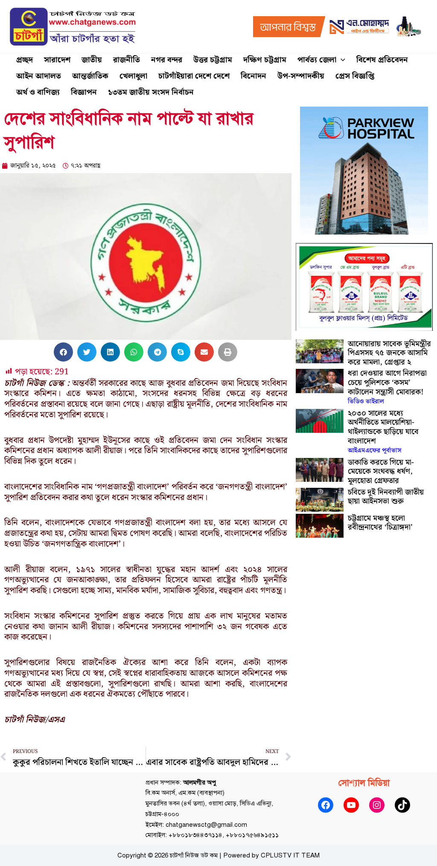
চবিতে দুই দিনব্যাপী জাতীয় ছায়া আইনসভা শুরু (386, 497)
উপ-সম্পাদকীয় (300, 76)
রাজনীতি (126, 60)
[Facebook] (325, 805)
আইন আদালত (38, 76)
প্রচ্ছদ (24, 60)
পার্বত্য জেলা (316, 60)
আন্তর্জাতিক (90, 76)
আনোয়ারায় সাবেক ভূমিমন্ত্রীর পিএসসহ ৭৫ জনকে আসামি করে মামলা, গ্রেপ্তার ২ (389, 353)
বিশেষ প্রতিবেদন (382, 60)
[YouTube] (351, 805)
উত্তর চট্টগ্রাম (212, 60)
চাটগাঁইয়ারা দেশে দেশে (194, 76)
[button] (340, 60)
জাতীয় (92, 60)
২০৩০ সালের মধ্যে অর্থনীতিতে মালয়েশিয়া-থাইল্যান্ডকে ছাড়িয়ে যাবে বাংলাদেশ (383, 431)
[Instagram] (377, 805)
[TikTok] (402, 805)
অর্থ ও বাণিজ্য (38, 92)
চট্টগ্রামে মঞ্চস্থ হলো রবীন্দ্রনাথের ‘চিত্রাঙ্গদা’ (380, 523)
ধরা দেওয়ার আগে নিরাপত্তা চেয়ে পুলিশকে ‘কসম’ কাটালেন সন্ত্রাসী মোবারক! (387, 387)
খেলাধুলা (133, 76)
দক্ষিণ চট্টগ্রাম (264, 60)
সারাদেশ (57, 60)
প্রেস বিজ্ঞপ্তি (354, 76)
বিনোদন (253, 76)
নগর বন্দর (166, 60)
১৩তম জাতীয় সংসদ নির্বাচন (151, 92)
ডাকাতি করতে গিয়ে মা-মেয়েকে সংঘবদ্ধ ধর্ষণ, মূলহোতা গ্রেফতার (381, 471)
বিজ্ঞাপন (84, 92)
